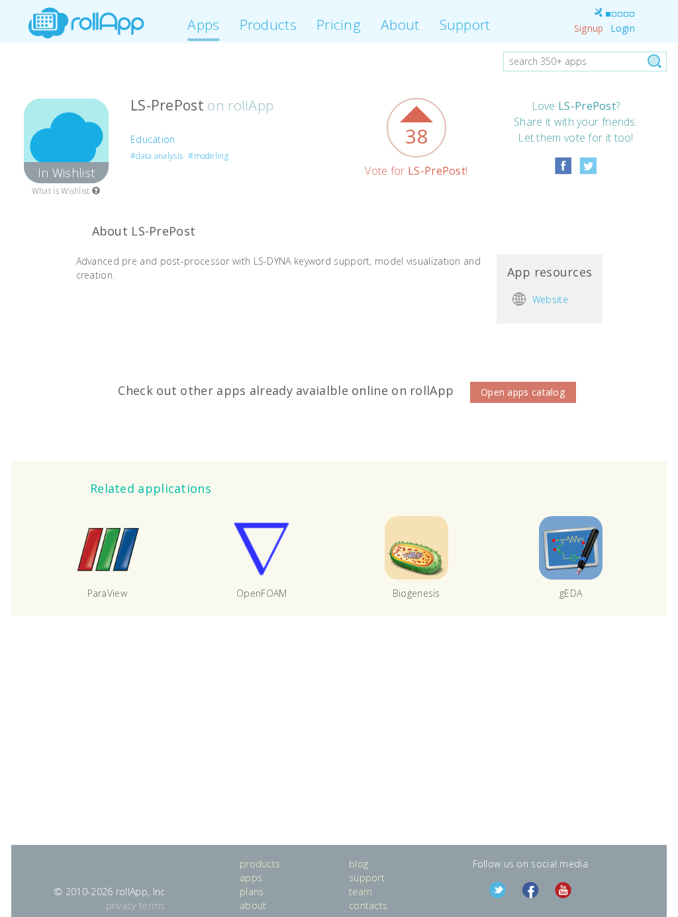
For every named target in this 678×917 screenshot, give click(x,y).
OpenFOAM (261, 593)
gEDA (570, 593)
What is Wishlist (62, 190)
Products (268, 24)
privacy (121, 905)
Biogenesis (416, 593)
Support (465, 24)
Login (623, 28)
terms (152, 905)
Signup (589, 28)
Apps (203, 24)
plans (252, 891)
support (367, 877)
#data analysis (156, 155)
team (360, 891)
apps (251, 877)
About (400, 24)
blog (358, 863)
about (253, 905)
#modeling (208, 155)
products (260, 863)
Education (152, 139)
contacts (368, 905)
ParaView (107, 593)
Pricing (338, 24)
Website (550, 298)
